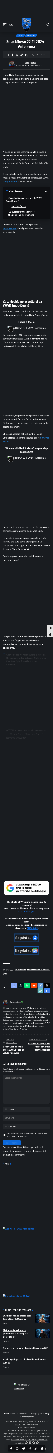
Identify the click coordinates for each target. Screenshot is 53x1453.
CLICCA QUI (32, 928)
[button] (5, 25)
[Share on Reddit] (23, 1448)
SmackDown (9, 228)
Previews (31, 35)
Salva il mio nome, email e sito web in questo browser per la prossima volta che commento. (27, 1135)
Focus (20, 35)
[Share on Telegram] (29, 1448)
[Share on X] (17, 54)
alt (11, 329)
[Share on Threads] (47, 985)
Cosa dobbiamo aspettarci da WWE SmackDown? (24, 199)
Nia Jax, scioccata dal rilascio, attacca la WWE (25, 1348)
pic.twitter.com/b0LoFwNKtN (30, 730)
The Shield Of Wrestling (12, 1436)
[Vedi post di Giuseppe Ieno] (12, 64)
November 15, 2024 (16, 737)
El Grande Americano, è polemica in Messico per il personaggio (15, 1333)
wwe (5, 973)
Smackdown (20, 969)
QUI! (21, 335)
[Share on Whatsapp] (17, 1448)
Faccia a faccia (18, 206)
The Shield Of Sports (33, 1436)
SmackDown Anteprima (38, 969)
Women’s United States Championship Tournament (21, 213)
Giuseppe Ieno (30, 62)
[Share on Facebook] (12, 54)
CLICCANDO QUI (26, 911)
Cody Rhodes (10, 181)
